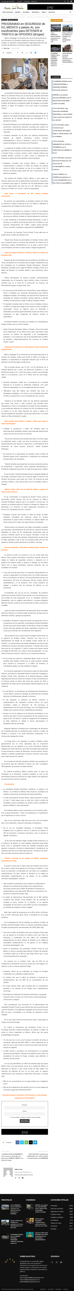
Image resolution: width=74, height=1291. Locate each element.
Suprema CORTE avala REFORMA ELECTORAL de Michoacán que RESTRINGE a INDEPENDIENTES (41, 1236)
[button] (70, 12)
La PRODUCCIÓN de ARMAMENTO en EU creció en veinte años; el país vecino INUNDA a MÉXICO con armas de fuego (12, 1157)
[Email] (31, 53)
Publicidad (26, 1)
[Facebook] (64, 1)
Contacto (65, 1289)
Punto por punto (7, 12)
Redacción (34, 1)
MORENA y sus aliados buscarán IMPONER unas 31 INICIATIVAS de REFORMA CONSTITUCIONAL (41, 1208)
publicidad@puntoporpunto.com (30, 1282)
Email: (24, 1111)
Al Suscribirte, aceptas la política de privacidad (25, 1117)
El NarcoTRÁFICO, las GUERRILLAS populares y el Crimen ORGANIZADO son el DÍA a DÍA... (17, 1224)
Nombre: (24, 1105)
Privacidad (51, 1289)
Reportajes (35, 12)
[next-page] (55, 70)
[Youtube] (71, 1)
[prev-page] (52, 70)
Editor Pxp (6, 48)
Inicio (2, 17)
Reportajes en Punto (19, 17)
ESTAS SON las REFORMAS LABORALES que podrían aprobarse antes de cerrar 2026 (41, 1222)
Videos (44, 12)
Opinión (17, 12)
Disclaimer (43, 1289)
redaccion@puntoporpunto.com (30, 1280)
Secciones (26, 12)
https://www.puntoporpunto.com (23, 1172)
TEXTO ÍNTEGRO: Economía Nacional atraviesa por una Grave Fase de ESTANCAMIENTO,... (67, 59)
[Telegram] (35, 53)
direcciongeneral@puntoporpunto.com (32, 1278)
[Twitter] (68, 1)
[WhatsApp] (26, 53)
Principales (54, 30)
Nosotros (20, 1)
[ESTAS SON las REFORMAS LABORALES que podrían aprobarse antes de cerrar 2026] (30, 1220)
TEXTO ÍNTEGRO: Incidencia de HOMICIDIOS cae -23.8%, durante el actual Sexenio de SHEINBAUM (37, 1156)
